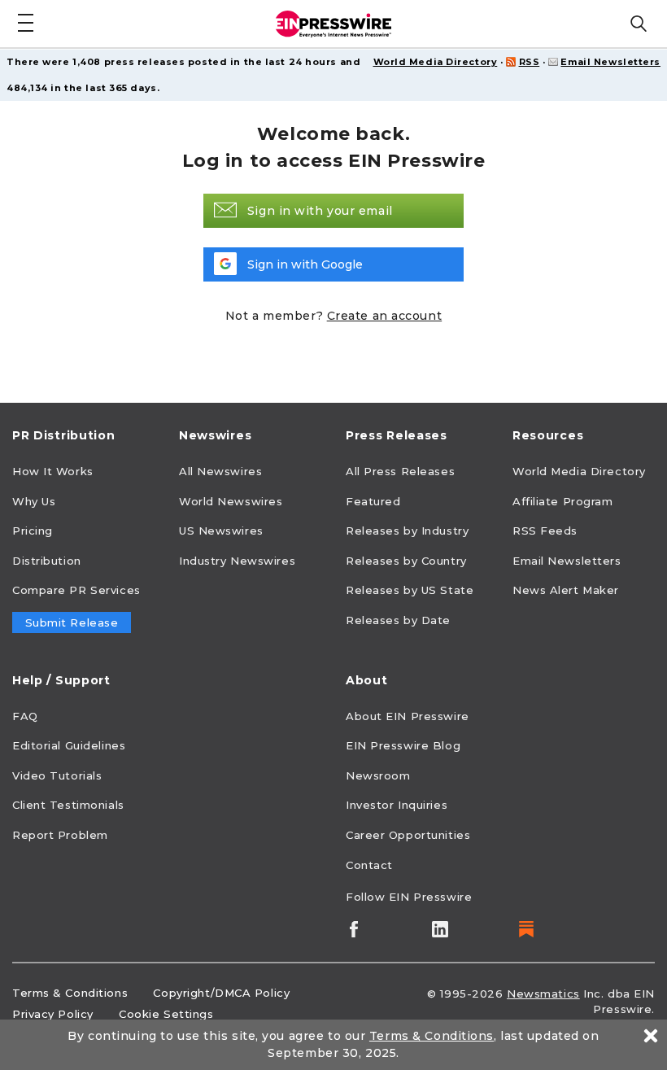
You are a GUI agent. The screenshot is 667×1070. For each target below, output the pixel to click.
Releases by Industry (407, 530)
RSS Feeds (545, 530)
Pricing (32, 530)
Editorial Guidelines (68, 745)
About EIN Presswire (407, 716)
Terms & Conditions (70, 992)
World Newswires (230, 501)
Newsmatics (543, 993)
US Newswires (221, 530)
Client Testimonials (68, 804)
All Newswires (220, 471)
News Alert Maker (565, 589)
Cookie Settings (166, 1013)
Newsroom (378, 775)
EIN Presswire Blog (403, 745)
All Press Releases (400, 471)
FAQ (25, 716)
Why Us (33, 501)
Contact (369, 864)
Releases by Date (398, 620)
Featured (373, 501)
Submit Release (72, 622)
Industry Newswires (237, 560)
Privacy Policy (53, 1013)
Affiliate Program (562, 501)
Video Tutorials (57, 775)
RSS (529, 62)
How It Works (53, 471)
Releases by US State (409, 589)
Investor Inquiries (396, 804)
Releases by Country (406, 560)
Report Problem (60, 834)
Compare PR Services (76, 589)
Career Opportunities (408, 834)
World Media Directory (435, 62)
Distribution (46, 560)
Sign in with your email (320, 210)
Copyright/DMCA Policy (221, 992)
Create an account (384, 315)
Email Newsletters (610, 62)
